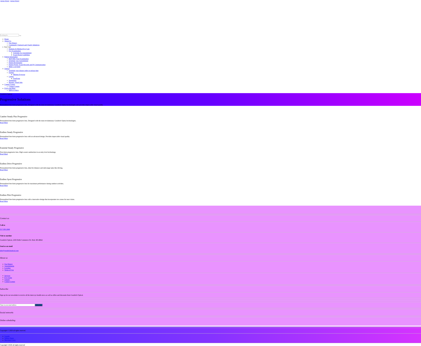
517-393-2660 (5, 229)
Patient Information (11, 57)
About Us (7, 41)
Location (7, 268)
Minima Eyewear (19, 74)
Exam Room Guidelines (21, 55)
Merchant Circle (10, 340)
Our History (13, 43)
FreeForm (16, 78)
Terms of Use (9, 270)
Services (7, 276)
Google (7, 336)
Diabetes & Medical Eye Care (19, 49)
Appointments (9, 266)
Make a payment (14, 67)
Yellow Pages (9, 338)
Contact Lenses (9, 84)
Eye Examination (15, 51)
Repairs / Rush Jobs (15, 82)
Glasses (7, 280)
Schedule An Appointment (22, 53)
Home (6, 39)
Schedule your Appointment (18, 61)
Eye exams (8, 278)
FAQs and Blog (9, 88)
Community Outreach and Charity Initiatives (24, 45)
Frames (11, 73)
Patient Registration (15, 63)
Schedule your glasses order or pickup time (23, 71)
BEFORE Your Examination (19, 59)
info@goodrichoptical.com (9, 251)
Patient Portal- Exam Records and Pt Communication (27, 65)
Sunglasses (12, 80)
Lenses (11, 76)
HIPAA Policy (14, 90)
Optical (6, 69)
